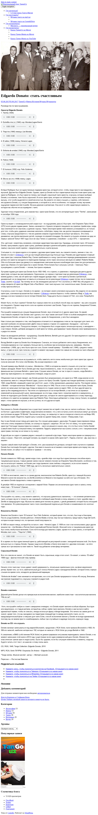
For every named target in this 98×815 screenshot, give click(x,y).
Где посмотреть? (12, 28)
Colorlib (11, 813)
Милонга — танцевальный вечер (24, 26)
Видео (8, 719)
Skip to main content (8, 2)
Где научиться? (12, 11)
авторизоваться (43, 693)
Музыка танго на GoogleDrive (23, 21)
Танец (8, 715)
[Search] (24, 787)
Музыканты (51, 102)
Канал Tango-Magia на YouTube (23, 39)
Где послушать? (12, 15)
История (35, 102)
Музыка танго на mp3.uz (20, 17)
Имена (29, 102)
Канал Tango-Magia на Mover (22, 34)
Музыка (42, 102)
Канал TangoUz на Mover (21, 30)
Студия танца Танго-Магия (22, 13)
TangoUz (22, 102)
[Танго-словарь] (13, 760)
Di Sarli (17, 281)
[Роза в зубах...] (13, 784)
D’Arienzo (20, 254)
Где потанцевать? (13, 24)
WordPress (29, 813)
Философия (10, 709)
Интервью (10, 717)
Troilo (3, 281)
